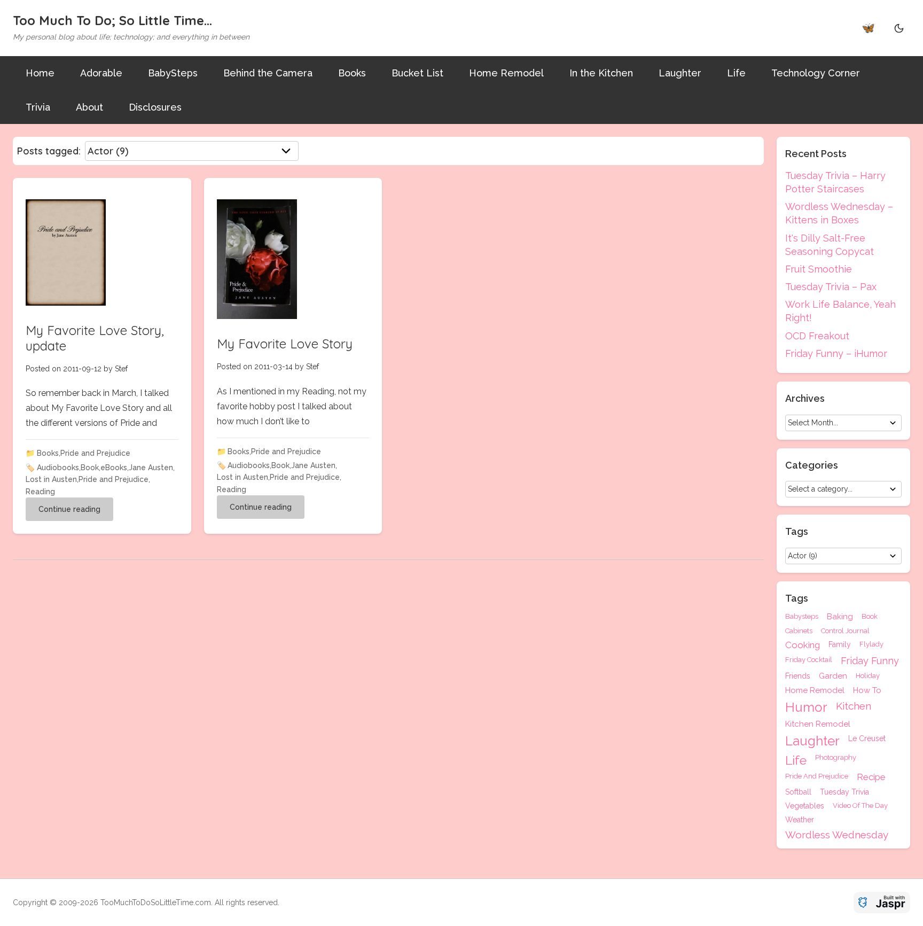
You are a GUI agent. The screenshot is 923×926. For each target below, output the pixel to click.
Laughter (680, 73)
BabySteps (173, 73)
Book (90, 467)
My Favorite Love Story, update (95, 338)
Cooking (802, 645)
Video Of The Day (860, 806)
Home (40, 73)
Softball (798, 792)
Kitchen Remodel (817, 724)
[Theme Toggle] (899, 28)
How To (867, 691)
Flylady (871, 644)
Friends (797, 676)
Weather (799, 819)
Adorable (101, 73)
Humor (806, 707)
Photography (835, 757)
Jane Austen (151, 467)
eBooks (113, 467)
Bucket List (417, 73)
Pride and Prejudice (95, 453)
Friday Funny (870, 661)
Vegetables (804, 806)
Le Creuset (867, 739)
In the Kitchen (601, 73)
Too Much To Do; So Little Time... (112, 20)
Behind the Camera (267, 73)
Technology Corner (815, 73)
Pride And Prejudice (816, 776)
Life (736, 73)
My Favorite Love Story (285, 344)
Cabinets (798, 630)
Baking (840, 617)
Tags (796, 598)
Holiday (868, 676)
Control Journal (845, 630)
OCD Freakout (817, 335)
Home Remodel (506, 73)
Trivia (38, 107)
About (89, 107)
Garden (833, 676)
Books (352, 73)
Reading (40, 491)
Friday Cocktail (808, 660)
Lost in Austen (51, 479)
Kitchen (853, 706)
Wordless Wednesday (836, 835)
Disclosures (155, 107)
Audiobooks (58, 467)
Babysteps (801, 616)
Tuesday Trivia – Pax (831, 286)
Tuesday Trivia (844, 792)
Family (839, 645)
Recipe (871, 777)
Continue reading (69, 509)
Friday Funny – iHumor (836, 353)
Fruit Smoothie (818, 269)
